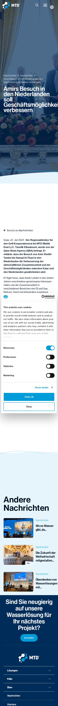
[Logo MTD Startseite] (11, 5)
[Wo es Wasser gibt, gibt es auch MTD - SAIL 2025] (29, 528)
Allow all (29, 397)
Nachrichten (13, 695)
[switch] (50, 357)
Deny (29, 406)
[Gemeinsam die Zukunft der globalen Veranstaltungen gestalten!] (29, 555)
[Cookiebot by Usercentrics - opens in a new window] (42, 297)
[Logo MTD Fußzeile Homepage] (29, 657)
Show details (41, 387)
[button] (37, 5)
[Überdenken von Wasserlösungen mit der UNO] (29, 582)
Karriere (11, 704)
